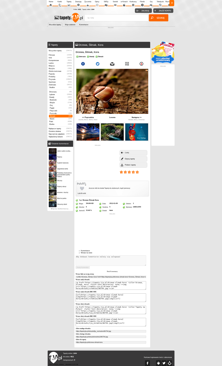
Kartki (60, 2)
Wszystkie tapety (60, 51)
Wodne (60, 124)
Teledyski (160, 2)
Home (51, 2)
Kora (97, 200)
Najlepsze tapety (60, 129)
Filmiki (142, 2)
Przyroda (60, 79)
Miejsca (60, 66)
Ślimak (91, 200)
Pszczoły (61, 113)
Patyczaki (61, 111)
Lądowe (60, 94)
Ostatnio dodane (60, 131)
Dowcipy (78, 2)
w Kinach (124, 2)
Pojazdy (60, 74)
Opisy (97, 2)
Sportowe (60, 82)
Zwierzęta (60, 85)
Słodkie (60, 87)
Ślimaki (61, 116)
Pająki (61, 108)
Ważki (61, 119)
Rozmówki (169, 2)
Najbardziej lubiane (60, 137)
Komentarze (85, 251)
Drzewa (85, 200)
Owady (60, 97)
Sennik (115, 2)
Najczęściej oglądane (60, 134)
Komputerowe (60, 60)
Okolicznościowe (60, 71)
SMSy (106, 2)
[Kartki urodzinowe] (163, 63)
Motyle (61, 103)
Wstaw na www (86, 253)
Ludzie (60, 63)
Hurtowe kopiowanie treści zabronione (158, 357)
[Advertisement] (111, 34)
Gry (151, 2)
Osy (61, 105)
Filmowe (60, 55)
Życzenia (87, 2)
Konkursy (133, 2)
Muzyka (60, 68)
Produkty (60, 77)
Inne (60, 58)
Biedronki (61, 100)
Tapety (69, 2)
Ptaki (60, 121)
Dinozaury (60, 92)
